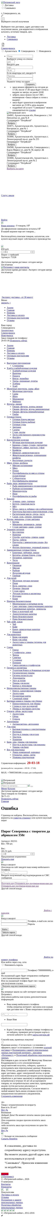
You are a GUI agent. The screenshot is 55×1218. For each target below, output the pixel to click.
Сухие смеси (18, 591)
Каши (15, 598)
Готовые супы (19, 424)
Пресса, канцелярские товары (26, 691)
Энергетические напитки (24, 614)
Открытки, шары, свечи (23, 755)
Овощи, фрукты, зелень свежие (27, 406)
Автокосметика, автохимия (25, 724)
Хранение (17, 739)
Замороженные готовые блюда (21, 550)
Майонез (16, 401)
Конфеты (16, 450)
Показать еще (7, 859)
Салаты (16, 429)
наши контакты (21, 267)
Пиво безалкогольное (22, 619)
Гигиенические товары (23, 673)
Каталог (11, 788)
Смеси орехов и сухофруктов (26, 665)
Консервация (13, 563)
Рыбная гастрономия (22, 488)
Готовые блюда (14, 417)
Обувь (15, 716)
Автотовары (13, 721)
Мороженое (18, 399)
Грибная (16, 575)
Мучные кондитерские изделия (27, 442)
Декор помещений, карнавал (26, 752)
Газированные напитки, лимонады (29, 609)
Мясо (14, 468)
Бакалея (10, 499)
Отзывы (11, 320)
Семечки (16, 657)
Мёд (14, 506)
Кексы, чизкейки (20, 378)
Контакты (6, 1184)
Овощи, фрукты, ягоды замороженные (31, 409)
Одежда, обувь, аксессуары (20, 711)
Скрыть (5, 1138)
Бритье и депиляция (22, 685)
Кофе (14, 627)
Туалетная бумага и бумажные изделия (31, 670)
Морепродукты (19, 491)
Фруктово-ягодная (21, 573)
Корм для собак (19, 639)
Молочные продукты (22, 391)
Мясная (16, 568)
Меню (4, 788)
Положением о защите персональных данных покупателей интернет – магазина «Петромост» (24, 1052)
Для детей (11, 578)
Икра (14, 493)
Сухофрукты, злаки (21, 652)
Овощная (16, 565)
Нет (3, 1110)
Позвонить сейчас (18, 340)
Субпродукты (19, 478)
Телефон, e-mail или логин (40, 921)
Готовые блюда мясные (23, 419)
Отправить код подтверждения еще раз (33, 883)
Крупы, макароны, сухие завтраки (23, 519)
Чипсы (15, 655)
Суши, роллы (18, 432)
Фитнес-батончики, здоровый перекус (30, 547)
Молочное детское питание (25, 580)
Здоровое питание (15, 529)
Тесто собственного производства (28, 435)
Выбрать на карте (15, 168)
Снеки (10, 647)
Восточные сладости (22, 460)
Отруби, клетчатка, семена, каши (28, 537)
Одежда (16, 719)
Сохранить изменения (11, 1096)
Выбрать (11, 123)
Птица (15, 470)
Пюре (15, 583)
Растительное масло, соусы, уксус (28, 514)
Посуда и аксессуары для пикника (28, 744)
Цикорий (16, 632)
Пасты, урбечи (19, 540)
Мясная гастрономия (22, 465)
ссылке (32, 110)
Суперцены (18, 365)
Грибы (15, 414)
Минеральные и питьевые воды (27, 604)
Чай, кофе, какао (15, 621)
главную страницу (22, 818)
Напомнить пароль (14, 965)
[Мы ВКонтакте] (7, 1189)
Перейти (13, 1138)
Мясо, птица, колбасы (17, 463)
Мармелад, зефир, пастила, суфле (28, 447)
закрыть (6, 303)
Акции (10, 307)
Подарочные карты (21, 696)
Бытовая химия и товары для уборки (24, 701)
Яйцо (15, 396)
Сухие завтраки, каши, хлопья (26, 527)
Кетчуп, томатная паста (23, 504)
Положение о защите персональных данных (12, 1201)
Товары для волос (20, 683)
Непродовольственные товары (21, 688)
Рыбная (16, 570)
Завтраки (16, 427)
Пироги (16, 376)
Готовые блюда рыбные (23, 422)
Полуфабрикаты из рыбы (24, 496)
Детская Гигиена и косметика (26, 593)
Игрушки (16, 596)
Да (6, 1110)
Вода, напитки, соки (22, 586)
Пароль (31, 924)
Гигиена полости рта (22, 675)
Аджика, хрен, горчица (23, 501)
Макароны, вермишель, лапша (27, 524)
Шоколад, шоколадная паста (25, 452)
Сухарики (17, 660)
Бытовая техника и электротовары (29, 729)
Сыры (15, 394)
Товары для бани (20, 747)
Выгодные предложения (18, 363)
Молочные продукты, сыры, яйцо (23, 388)
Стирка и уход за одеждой (25, 706)
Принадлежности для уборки (26, 703)
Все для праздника (16, 749)
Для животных (14, 634)
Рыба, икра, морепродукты (20, 483)
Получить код (8, 883)
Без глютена (18, 532)
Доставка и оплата (16, 315)
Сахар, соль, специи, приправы (27, 516)
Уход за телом (19, 680)
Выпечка (16, 373)
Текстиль (16, 737)
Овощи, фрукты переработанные (28, 412)
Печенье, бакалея (20, 588)
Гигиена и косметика (17, 668)
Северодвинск (8, 48)
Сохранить (30, 84)
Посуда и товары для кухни (25, 734)
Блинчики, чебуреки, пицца (25, 552)
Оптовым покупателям (18, 318)
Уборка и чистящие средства (26, 709)
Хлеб (14, 386)
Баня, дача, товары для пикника (22, 742)
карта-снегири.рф (41, 1035)
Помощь (11, 313)
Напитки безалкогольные (19, 601)
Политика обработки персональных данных (12, 1206)
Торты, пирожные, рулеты (25, 381)
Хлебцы (16, 383)
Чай (14, 624)
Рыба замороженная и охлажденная (29, 486)
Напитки (16, 534)
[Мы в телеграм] (2, 1189)
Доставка (9, 5)
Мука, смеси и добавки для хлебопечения (32, 509)
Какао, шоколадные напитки (26, 629)
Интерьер (17, 732)
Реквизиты (6, 1187)
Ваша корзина (8, 225)
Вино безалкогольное (22, 616)
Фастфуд (16, 437)
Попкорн (16, 662)
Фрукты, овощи (14, 404)
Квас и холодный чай (22, 611)
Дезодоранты (18, 678)
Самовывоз (10, 8)
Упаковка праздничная (23, 757)
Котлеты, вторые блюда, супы (26, 555)
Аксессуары (18, 693)
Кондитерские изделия (18, 440)
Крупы (15, 522)
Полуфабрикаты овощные (25, 481)
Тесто (15, 560)
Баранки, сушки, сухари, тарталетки (29, 445)
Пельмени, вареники (22, 557)
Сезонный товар (20, 698)
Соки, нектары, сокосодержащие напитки (32, 606)
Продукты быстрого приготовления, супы (32, 511)
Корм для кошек (20, 637)
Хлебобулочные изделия (24, 371)
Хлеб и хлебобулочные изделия (22, 368)
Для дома (11, 726)
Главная (10, 310)
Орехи (15, 650)
